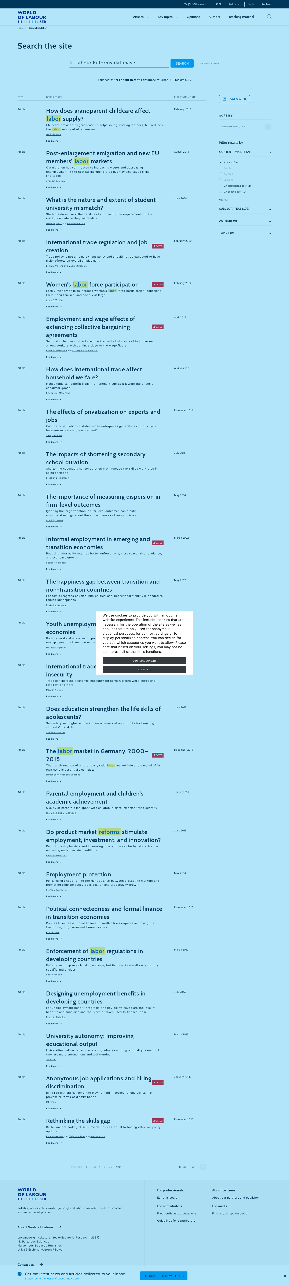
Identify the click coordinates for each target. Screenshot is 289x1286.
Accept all (144, 669)
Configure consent (144, 661)
